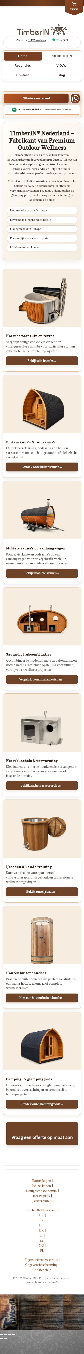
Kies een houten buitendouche (42, 998)
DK (41, 1230)
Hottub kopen (41, 1181)
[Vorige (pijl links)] (1, 1338)
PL (42, 1251)
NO (41, 1245)
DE (41, 1225)
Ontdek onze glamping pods (42, 1104)
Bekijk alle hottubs (42, 361)
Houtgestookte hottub (41, 1191)
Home (22, 56)
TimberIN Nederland (41, 1210)
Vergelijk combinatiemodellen (42, 679)
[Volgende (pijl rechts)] (5, 1338)
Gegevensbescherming (41, 1265)
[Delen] (5, 1334)
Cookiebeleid (42, 1270)
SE (41, 1240)
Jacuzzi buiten (42, 1201)
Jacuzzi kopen (41, 1186)
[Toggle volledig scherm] (9, 1334)
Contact (22, 75)
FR (41, 1220)
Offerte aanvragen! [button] (36, 98)
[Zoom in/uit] (13, 1334)
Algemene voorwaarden (41, 1260)
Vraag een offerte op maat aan (42, 1137)
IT (41, 1235)
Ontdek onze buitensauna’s (42, 467)
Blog (61, 75)
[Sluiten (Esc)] (1, 1334)
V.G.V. (61, 65)
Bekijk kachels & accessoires (42, 785)
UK (41, 1215)
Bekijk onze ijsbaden (42, 891)
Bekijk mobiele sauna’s (42, 573)
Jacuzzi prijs (41, 1196)
